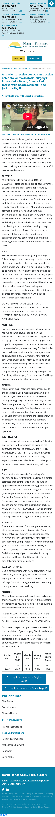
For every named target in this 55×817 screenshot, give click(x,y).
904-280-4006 (9, 28)
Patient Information (15, 68)
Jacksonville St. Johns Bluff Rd (13, 14)
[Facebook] (3, 790)
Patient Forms (34, 58)
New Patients (8, 701)
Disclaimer (15, 780)
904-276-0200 (36, 17)
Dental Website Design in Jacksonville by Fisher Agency (26, 806)
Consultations (9, 707)
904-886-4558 (9, 5)
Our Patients (29, 68)
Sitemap (19, 784)
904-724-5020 (9, 17)
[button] (51, 3)
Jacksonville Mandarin (11, 3)
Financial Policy (9, 713)
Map (20, 11)
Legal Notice (8, 756)
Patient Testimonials (12, 738)
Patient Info (11, 696)
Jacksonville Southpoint (39, 3)
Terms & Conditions (31, 780)
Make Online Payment (13, 744)
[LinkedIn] (7, 790)
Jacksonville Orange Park (39, 14)
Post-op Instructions (13, 732)
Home (4, 68)
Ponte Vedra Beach (9, 25)
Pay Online (18, 58)
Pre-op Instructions (12, 726)
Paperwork (7, 750)
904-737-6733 (36, 5)
